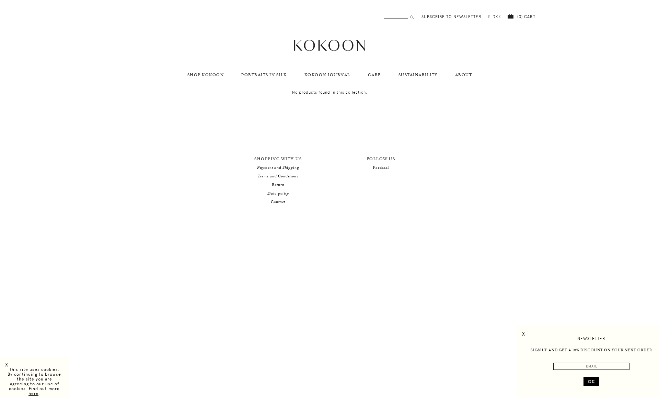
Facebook (381, 167)
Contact (278, 201)
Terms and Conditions (278, 176)
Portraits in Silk (264, 75)
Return (278, 184)
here (33, 393)
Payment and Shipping (278, 167)
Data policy (278, 193)
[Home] (329, 50)
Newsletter (591, 338)
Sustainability (418, 75)
